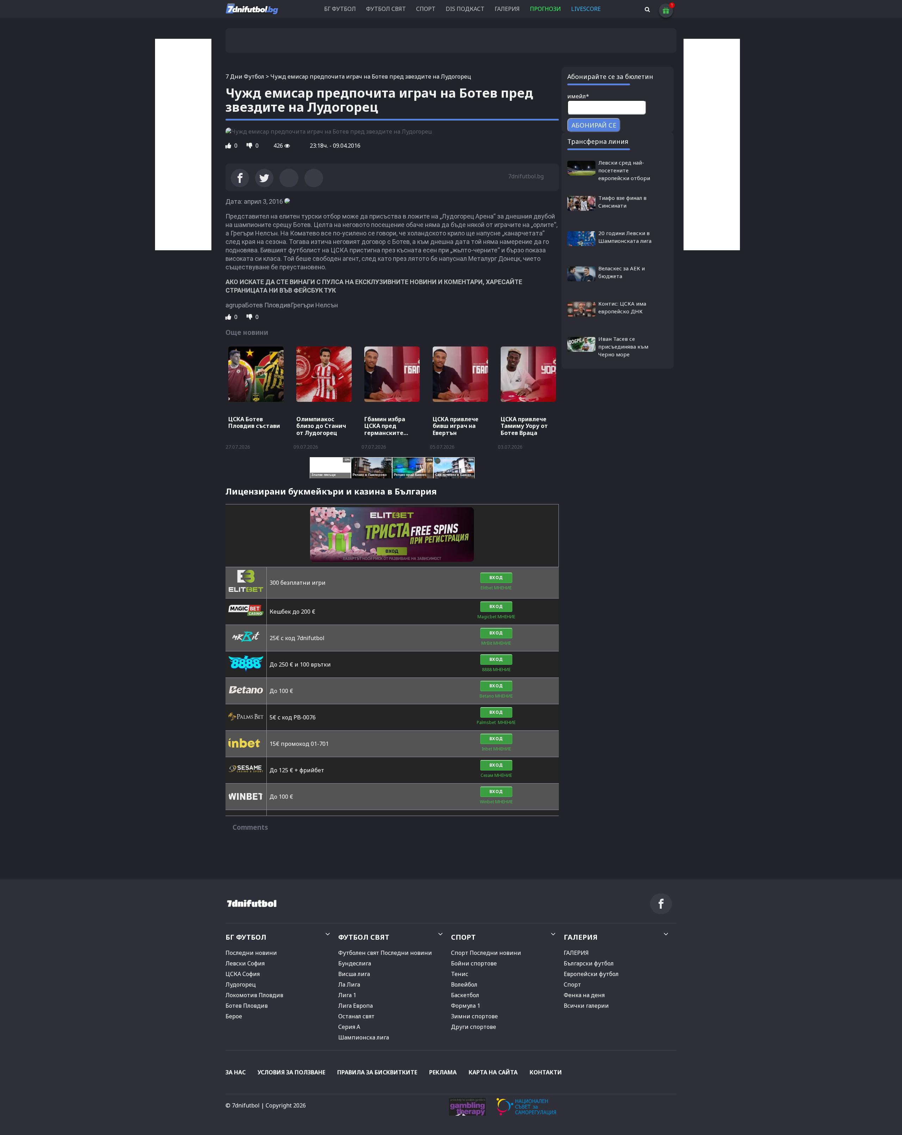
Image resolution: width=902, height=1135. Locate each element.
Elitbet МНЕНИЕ (496, 588)
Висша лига (354, 974)
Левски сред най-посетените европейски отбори (624, 170)
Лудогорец (241, 984)
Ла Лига (349, 984)
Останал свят (356, 1016)
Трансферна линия (597, 141)
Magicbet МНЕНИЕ (496, 617)
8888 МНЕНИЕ (496, 670)
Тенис (459, 974)
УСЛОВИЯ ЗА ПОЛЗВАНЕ (291, 1072)
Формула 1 (465, 1006)
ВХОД (496, 578)
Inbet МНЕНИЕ (496, 749)
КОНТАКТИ (546, 1072)
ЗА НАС (236, 1072)
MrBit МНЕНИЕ (496, 643)
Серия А (349, 1027)
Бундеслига (354, 963)
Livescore (586, 9)
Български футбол (589, 963)
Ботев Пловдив (247, 1006)
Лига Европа (355, 1006)
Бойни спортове (474, 963)
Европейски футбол (591, 974)
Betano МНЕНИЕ (496, 696)
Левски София (245, 963)
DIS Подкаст (465, 9)
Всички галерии (586, 1006)
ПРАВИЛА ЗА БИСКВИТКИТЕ (377, 1072)
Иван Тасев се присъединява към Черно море (623, 346)
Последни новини (251, 953)
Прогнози (545, 9)
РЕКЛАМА (443, 1072)
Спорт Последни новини (486, 953)
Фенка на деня (584, 995)
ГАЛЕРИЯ (507, 9)
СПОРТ (425, 9)
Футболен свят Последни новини (385, 953)
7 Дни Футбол (245, 76)
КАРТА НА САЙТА (493, 1072)
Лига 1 (347, 995)
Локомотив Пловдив (254, 995)
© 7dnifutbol (243, 1105)
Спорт (572, 984)
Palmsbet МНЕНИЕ (496, 722)
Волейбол (464, 984)
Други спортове (473, 1027)
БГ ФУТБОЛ (340, 9)
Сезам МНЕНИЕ (496, 775)
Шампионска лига (363, 1037)
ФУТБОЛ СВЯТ (386, 9)
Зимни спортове (474, 1016)
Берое (234, 1016)
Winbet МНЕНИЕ (496, 802)
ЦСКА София (243, 974)
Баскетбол (465, 995)
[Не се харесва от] (250, 145)
